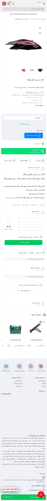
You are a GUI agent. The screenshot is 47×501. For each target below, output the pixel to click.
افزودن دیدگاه (25, 242)
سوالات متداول (18, 381)
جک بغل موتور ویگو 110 (36, 340)
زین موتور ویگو (34, 205)
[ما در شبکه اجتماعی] (4, 4)
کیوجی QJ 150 (34, 19)
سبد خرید (43, 386)
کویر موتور (43, 19)
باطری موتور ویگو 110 (15, 340)
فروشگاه (44, 383)
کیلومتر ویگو (25, 205)
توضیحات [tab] (38, 161)
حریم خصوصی (19, 386)
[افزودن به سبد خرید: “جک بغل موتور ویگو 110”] (29, 345)
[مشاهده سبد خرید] (8, 3)
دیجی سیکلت (9, 197)
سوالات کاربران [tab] (8, 161)
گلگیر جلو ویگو (16, 205)
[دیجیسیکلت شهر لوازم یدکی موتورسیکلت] (39, 4)
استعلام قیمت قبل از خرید (10, 489)
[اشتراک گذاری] (40, 28)
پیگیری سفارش (42, 381)
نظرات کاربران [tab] (24, 161)
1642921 (36, 485)
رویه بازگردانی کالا (18, 383)
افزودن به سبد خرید (32, 135)
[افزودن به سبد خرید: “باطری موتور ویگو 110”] (8, 345)
